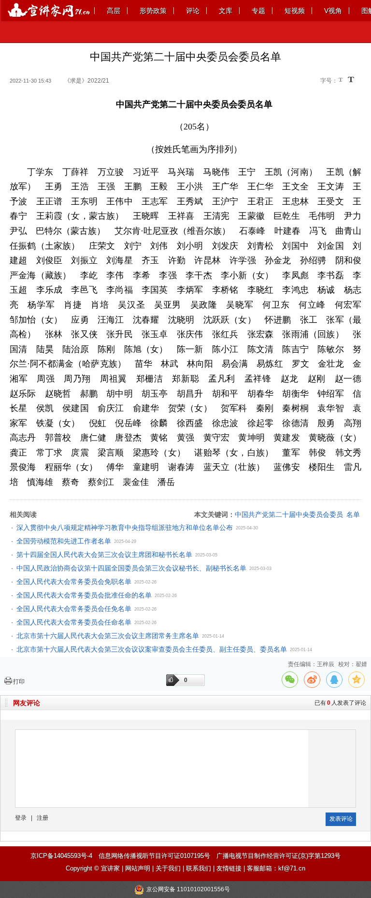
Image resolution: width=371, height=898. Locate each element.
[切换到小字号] (341, 80)
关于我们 (168, 868)
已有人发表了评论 (340, 702)
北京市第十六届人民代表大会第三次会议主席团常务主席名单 (107, 636)
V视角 (333, 10)
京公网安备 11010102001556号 (188, 889)
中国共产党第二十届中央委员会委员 (289, 514)
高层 (113, 10)
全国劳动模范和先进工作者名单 (63, 541)
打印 (19, 681)
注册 (42, 817)
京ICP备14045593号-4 (61, 855)
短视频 (295, 10)
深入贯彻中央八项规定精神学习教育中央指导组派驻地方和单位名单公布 (124, 527)
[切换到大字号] (351, 79)
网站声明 (137, 868)
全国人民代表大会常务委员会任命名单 (73, 622)
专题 (258, 10)
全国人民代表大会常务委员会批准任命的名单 (84, 595)
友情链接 (229, 868)
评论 (193, 10)
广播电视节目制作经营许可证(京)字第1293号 (278, 855)
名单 (353, 514)
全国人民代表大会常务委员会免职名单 (73, 581)
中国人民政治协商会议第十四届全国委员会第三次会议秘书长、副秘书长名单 (131, 568)
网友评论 (26, 703)
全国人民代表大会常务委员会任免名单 (73, 609)
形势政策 (153, 10)
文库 (225, 10)
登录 (21, 817)
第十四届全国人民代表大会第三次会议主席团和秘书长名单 (104, 554)
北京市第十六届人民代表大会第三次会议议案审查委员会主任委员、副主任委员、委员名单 (151, 649)
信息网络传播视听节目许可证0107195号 (154, 855)
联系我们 (198, 868)
